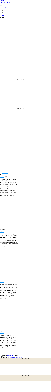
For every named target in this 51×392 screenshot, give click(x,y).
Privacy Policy (13, 355)
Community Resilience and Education (6, 328)
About (2, 8)
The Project (4, 9)
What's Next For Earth (5, 2)
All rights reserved (9, 355)
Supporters (4, 12)
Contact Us (4, 13)
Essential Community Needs (21, 108)
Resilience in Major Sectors (21, 79)
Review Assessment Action (5, 173)
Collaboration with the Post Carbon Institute (8, 11)
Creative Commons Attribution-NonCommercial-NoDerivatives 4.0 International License (16, 357)
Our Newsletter (4, 10)
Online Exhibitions (4, 7)
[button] (20, 20)
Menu (1, 5)
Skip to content (2, 0)
